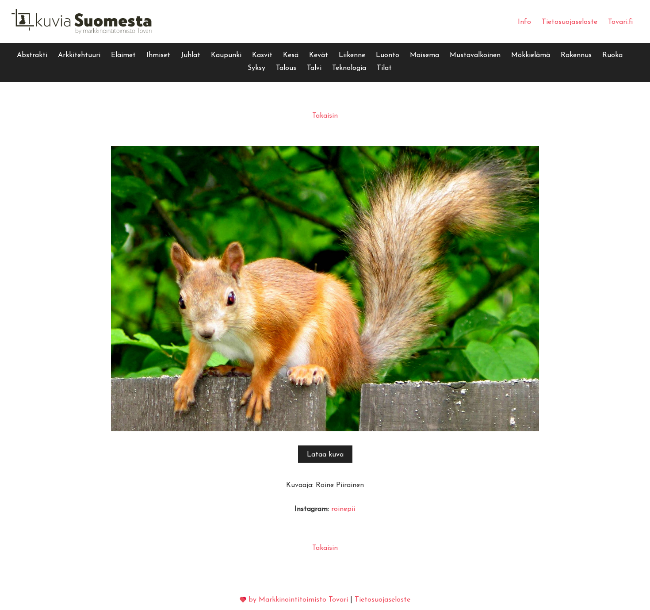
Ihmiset (158, 55)
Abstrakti (32, 55)
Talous (286, 68)
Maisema (424, 55)
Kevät (318, 55)
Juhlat (190, 55)
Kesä (290, 55)
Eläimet (123, 55)
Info (524, 22)
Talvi (314, 68)
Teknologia (349, 68)
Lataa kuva (325, 454)
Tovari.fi (620, 22)
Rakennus (576, 55)
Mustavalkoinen (475, 55)
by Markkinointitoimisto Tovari (298, 599)
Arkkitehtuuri (79, 55)
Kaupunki (226, 55)
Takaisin (325, 115)
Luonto (387, 55)
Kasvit (262, 55)
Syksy (256, 68)
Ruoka (612, 55)
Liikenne (352, 55)
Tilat (384, 68)
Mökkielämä (530, 55)
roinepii (343, 509)
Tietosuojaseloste (569, 22)
